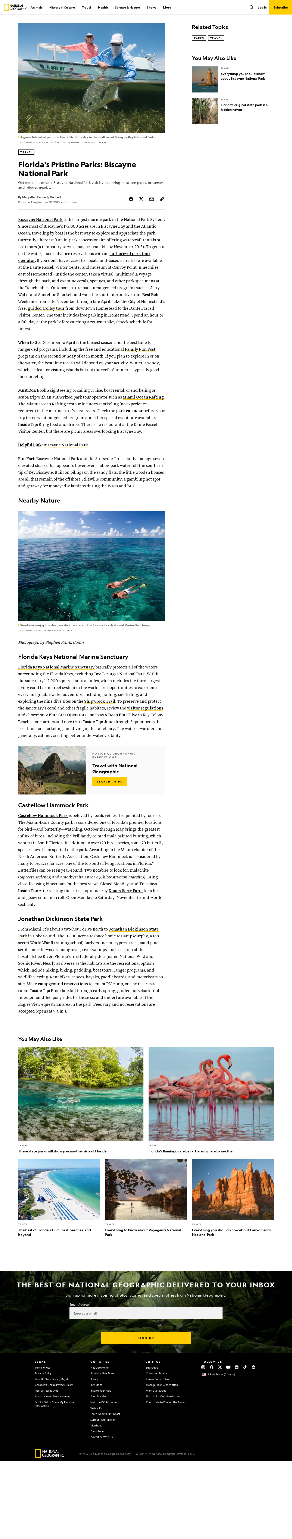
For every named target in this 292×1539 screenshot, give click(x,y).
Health (103, 7)
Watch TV (96, 1408)
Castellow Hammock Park (43, 816)
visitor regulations (145, 708)
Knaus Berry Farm (126, 891)
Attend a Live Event (102, 1373)
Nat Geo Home (99, 1367)
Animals (36, 7)
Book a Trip (97, 1379)
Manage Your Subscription (162, 1385)
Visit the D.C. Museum (103, 1402)
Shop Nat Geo (98, 1396)
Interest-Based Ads (46, 1390)
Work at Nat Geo (156, 1390)
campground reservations (63, 984)
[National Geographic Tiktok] (245, 1367)
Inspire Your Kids (100, 1390)
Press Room (97, 1431)
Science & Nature (127, 7)
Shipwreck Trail (99, 701)
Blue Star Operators (67, 715)
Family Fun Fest (140, 349)
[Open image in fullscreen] (159, 517)
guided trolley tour (46, 308)
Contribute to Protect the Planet (166, 1402)
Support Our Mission (102, 1419)
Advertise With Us (101, 1437)
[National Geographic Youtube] (228, 1367)
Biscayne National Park (40, 220)
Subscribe (152, 1367)
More (167, 7)
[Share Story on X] (141, 199)
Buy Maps (96, 1385)
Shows (151, 7)
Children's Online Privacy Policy (54, 1385)
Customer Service (157, 1373)
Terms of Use (42, 1367)
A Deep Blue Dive (121, 715)
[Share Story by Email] (151, 199)
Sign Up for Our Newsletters (163, 1396)
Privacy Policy (43, 1373)
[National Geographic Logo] (49, 1456)
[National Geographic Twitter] (220, 1367)
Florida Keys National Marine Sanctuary (56, 667)
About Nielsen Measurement (52, 1396)
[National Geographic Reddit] (253, 1367)
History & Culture (62, 7)
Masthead (96, 1425)
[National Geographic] (15, 7)
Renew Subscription (158, 1379)
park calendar (129, 411)
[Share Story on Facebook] (131, 199)
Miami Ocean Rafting (143, 397)
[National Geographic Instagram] (203, 1367)
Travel (86, 7)
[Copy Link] (161, 199)
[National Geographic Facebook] (211, 1367)
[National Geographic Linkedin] (236, 1367)
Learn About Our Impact (105, 1414)
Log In (262, 7)
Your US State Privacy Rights (52, 1379)
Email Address (79, 1304)
